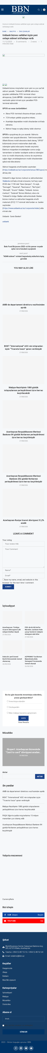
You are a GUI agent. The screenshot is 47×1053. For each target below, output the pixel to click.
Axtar (5, 772)
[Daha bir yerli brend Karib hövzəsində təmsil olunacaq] (12, 647)
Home (5, 24)
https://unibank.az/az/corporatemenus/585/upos (23, 170)
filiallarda (6, 181)
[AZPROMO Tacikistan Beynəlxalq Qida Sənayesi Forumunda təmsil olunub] (34, 647)
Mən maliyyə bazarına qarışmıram (22, 713)
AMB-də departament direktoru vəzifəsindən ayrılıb (23, 791)
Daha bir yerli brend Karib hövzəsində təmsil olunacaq (12, 659)
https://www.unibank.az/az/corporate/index (21, 208)
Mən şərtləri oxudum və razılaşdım (19, 1025)
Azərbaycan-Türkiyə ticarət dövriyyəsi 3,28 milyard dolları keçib (11, 629)
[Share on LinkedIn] (36, 237)
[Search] (38, 10)
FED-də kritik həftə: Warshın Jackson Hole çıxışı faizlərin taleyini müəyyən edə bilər (34, 630)
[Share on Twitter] (30, 237)
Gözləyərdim (14, 707)
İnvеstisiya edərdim (17, 701)
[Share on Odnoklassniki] (42, 237)
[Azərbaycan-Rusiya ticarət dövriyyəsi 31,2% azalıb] (23, 503)
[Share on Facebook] (25, 237)
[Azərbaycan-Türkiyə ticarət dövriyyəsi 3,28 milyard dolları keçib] (12, 617)
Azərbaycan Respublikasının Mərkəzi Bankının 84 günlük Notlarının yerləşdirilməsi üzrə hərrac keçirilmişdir (23, 435)
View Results (23, 722)
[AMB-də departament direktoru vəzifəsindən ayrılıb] (23, 287)
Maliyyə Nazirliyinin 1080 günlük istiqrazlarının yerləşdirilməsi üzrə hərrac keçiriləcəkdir (23, 390)
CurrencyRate (8, 899)
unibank (6, 221)
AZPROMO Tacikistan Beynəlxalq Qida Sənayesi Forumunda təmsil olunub (33, 660)
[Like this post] (19, 237)
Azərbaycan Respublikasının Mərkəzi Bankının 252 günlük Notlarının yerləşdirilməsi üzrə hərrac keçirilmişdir (23, 479)
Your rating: (7, 540)
